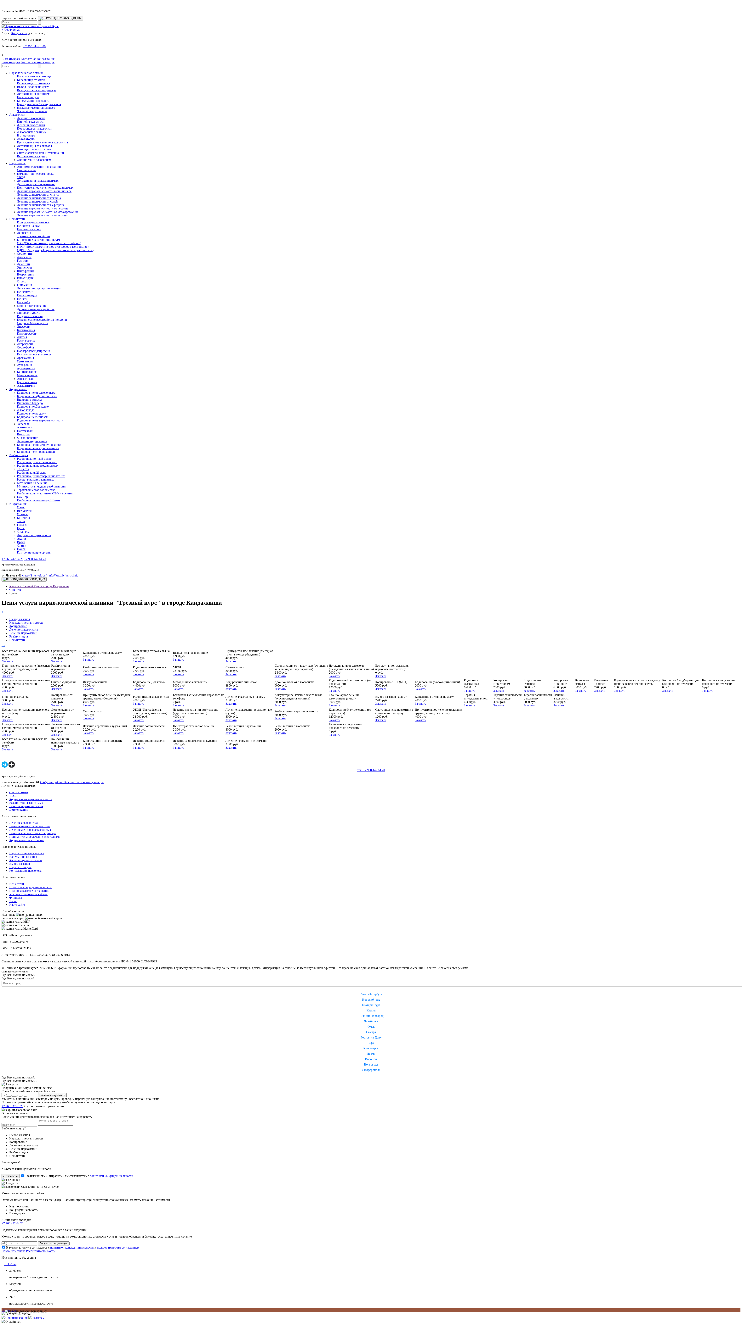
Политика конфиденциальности (30, 887)
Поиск (21, 549)
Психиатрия (17, 218)
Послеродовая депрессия (33, 351)
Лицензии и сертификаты (34, 535)
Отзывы (22, 514)
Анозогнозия (25, 378)
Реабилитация (18, 455)
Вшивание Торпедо (30, 403)
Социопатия (25, 253)
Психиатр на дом (28, 225)
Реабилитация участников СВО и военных (45, 493)
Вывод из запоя (19, 619)
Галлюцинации (27, 295)
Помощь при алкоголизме (34, 149)
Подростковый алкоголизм (34, 128)
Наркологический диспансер (36, 107)
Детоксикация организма (33, 93)
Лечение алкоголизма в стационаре (32, 833)
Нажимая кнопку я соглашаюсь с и (72, 1247)
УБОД (21, 177)
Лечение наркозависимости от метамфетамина (47, 212)
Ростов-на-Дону (371, 1037)
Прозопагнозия (27, 382)
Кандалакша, (20, 33)
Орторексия (25, 361)
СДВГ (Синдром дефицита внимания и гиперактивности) (55, 250)
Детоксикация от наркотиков (36, 184)
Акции (21, 538)
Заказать (7, 661)
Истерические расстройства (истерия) (42, 319)
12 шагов (23, 469)
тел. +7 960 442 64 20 (371, 770)
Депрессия (24, 232)
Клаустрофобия (27, 333)
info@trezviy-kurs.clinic (49, 575)
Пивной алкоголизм (30, 121)
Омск (371, 1026)
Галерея (22, 524)
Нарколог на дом (28, 97)
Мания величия (27, 375)
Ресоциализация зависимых (35, 479)
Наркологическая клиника (26, 853)
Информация (17, 503)
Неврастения (25, 274)
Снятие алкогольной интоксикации (40, 152)
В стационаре (26, 135)
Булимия (22, 260)
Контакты (23, 517)
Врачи (21, 542)
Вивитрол (23, 434)
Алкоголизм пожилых (31, 132)
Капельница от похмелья (33, 83)
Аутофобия (24, 364)
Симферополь (371, 1070)
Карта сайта (17, 904)
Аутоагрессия (26, 368)
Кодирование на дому (31, 413)
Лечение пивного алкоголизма (29, 826)
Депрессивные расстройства (35, 309)
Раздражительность (30, 316)
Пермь (371, 1053)
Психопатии (25, 291)
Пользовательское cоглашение (29, 890)
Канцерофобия (27, 371)
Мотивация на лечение (32, 483)
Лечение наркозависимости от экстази (42, 215)
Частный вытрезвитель (32, 111)
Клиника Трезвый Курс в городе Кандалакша (39, 586)
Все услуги (24, 510)
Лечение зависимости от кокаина (39, 198)
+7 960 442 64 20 (12, 559)
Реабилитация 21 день (31, 472)
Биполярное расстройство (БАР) (38, 239)
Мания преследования (31, 305)
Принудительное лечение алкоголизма (42, 142)
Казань (371, 1010)
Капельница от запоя (31, 79)
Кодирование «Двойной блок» (37, 396)
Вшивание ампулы (29, 399)
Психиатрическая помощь (34, 354)
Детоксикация (18, 809)
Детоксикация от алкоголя (34, 146)
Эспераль (23, 424)
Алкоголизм (17, 114)
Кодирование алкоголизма (26, 840)
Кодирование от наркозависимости (40, 420)
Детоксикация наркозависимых (38, 180)
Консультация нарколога (33, 100)
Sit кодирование (27, 437)
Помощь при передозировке (35, 173)
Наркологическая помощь (26, 73)
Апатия (22, 337)
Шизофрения (25, 271)
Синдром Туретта (28, 312)
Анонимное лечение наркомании (39, 166)
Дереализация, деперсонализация (39, 288)
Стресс (21, 281)
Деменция (23, 264)
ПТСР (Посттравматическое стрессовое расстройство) (52, 246)
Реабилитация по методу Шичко (38, 500)
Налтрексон (25, 430)
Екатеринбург (371, 1005)
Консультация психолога (33, 222)
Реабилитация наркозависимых (37, 465)
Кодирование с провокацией (36, 451)
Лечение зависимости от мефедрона (41, 205)
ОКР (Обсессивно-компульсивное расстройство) (49, 243)
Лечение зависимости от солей (37, 201)
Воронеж (371, 1059)
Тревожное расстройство (33, 236)
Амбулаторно (26, 139)
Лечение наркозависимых (26, 806)
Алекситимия (26, 385)
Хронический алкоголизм (34, 159)
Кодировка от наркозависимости (30, 799)
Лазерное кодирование (32, 441)
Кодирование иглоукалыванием (38, 448)
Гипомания (24, 285)
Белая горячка (26, 340)
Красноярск (371, 1048)
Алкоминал (24, 427)
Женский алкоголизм (31, 125)
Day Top (22, 496)
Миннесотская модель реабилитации (41, 486)
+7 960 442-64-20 (34, 46)
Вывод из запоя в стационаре (36, 90)
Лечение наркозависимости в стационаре (44, 191)
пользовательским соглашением (118, 1247)
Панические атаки (29, 229)
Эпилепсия (24, 267)
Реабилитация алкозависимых (37, 462)
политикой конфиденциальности (111, 1175)
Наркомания (17, 163)
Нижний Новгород (371, 1015)
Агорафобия (25, 344)
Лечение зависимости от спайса (38, 194)
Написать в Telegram (80, 1106)
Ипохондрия (25, 278)
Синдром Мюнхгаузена (32, 323)
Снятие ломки (26, 170)
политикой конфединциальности (72, 1247)
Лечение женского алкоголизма (30, 829)
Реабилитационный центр (34, 458)
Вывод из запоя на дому (33, 86)
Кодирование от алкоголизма (36, 392)
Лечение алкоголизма (31, 118)
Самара (371, 1032)
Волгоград (371, 1064)
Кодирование (18, 389)
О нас (21, 507)
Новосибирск (371, 999)
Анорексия (24, 257)
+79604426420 (11, 29)
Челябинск (371, 1021)
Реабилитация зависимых (26, 802)
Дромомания (25, 357)
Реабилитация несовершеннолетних (41, 476)
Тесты (21, 521)
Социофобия (25, 347)
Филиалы (23, 531)
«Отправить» (10, 1176)
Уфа (371, 1042)
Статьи (21, 545)
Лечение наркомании (23, 633)
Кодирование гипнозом (32, 417)
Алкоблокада (25, 410)
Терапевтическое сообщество (36, 490)
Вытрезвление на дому (32, 156)
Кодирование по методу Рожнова (39, 444)
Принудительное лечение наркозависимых (45, 187)
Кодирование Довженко (33, 406)
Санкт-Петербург (371, 994)
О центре (15, 589)
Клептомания (26, 330)
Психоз (21, 298)
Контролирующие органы (34, 552)
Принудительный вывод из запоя (39, 104)
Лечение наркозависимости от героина (42, 208)
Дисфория (23, 326)
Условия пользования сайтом (28, 894)
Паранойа (23, 302)
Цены (21, 528)
